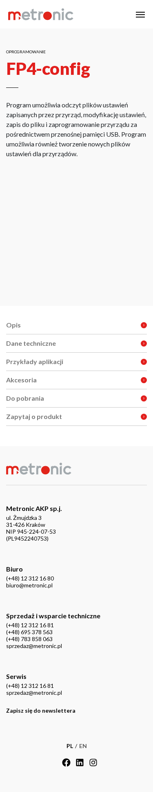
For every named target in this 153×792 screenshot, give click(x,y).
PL (70, 745)
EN (83, 745)
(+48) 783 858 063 (29, 638)
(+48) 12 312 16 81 (30, 625)
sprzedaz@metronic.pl (34, 645)
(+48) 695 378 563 (29, 631)
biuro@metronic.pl (29, 585)
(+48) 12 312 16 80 (30, 578)
